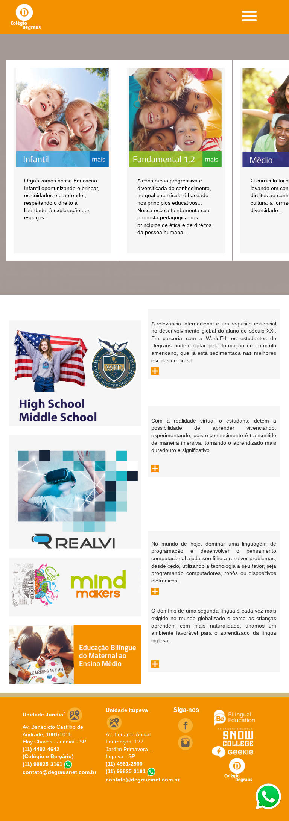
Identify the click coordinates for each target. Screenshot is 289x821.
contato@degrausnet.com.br (59, 772)
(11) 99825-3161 (42, 764)
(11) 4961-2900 (124, 764)
